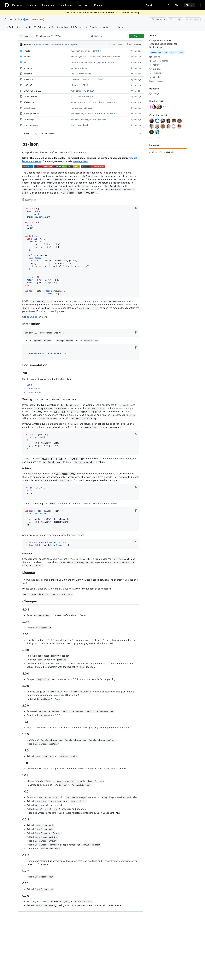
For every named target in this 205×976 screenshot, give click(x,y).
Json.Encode (33, 388)
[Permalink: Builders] (20, 468)
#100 (104, 62)
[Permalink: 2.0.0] (20, 705)
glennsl (12, 19)
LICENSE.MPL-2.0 (32, 96)
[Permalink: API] (20, 374)
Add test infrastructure (80, 73)
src (25, 62)
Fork (176, 19)
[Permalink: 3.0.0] (20, 686)
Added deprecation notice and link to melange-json (55, 44)
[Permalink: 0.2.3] (20, 855)
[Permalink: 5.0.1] (20, 634)
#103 (110, 62)
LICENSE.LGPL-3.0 (32, 91)
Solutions (32, 5)
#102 (114, 113)
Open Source (66, 5)
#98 (105, 119)
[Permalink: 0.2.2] (20, 871)
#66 (99, 51)
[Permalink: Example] (20, 200)
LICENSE (28, 85)
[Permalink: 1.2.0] (20, 750)
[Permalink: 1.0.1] (20, 775)
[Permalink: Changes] (20, 601)
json (172, 52)
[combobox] (109, 36)
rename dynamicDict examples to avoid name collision (95, 56)
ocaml (180, 52)
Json (29, 384)
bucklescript (156, 52)
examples (28, 56)
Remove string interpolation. (83, 62)
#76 (100, 79)
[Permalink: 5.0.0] (20, 650)
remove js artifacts (78, 68)
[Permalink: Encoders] (20, 554)
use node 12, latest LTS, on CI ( (84, 79)
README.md (29, 102)
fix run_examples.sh (79, 125)
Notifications (160, 19)
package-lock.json (32, 113)
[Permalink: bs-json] (20, 144)
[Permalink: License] (20, 572)
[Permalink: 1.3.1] (20, 722)
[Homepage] (6, 5)
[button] (136, 208)
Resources (48, 5)
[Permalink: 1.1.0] (20, 763)
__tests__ (28, 51)
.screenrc (28, 73)
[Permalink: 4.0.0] (20, 673)
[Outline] (140, 133)
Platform (17, 5)
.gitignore (28, 68)
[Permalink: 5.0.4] (20, 609)
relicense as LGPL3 (79, 85)
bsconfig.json (30, 108)
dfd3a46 (111, 44)
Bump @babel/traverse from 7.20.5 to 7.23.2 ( (91, 113)
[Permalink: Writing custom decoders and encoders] (20, 399)
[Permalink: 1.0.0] (20, 791)
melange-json (80, 161)
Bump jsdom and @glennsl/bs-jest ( (86, 119)
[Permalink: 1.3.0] (20, 734)
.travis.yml (28, 79)
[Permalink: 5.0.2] (20, 622)
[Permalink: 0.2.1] (20, 883)
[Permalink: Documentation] (20, 365)
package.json (30, 119)
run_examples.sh (31, 125)
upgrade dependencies (81, 108)
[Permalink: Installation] (20, 324)
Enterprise (83, 5)
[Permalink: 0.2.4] (20, 819)
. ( (107, 62)
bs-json (24, 19)
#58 (93, 91)
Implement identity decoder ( (83, 51)
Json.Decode (34, 392)
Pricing (98, 5)
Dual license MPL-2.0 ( (80, 91)
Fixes (99, 62)
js (166, 52)
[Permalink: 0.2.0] (20, 896)
